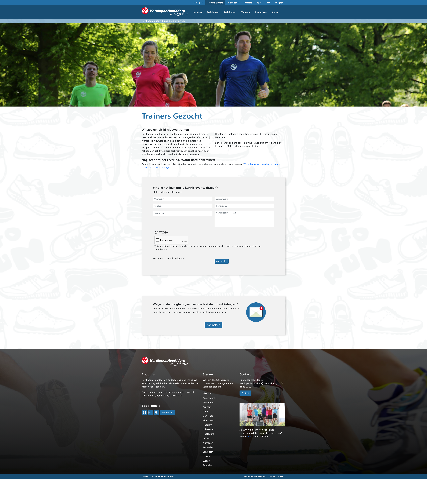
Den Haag (208, 416)
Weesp (206, 461)
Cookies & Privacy (276, 476)
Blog (268, 3)
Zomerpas (197, 3)
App (259, 3)
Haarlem (207, 425)
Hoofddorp (208, 434)
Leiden (206, 438)
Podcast (248, 3)
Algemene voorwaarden (254, 476)
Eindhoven (208, 420)
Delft (205, 411)
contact (250, 436)
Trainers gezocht (215, 3)
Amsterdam (209, 402)
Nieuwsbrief (233, 3)
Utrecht (207, 456)
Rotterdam (208, 447)
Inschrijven (261, 12)
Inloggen (279, 3)
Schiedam (208, 452)
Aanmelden (213, 325)
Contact (276, 12)
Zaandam (208, 465)
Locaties (197, 12)
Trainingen (213, 12)
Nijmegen (208, 443)
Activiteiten (230, 12)
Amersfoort (209, 398)
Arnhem (207, 407)
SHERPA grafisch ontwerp (163, 476)
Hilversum (208, 429)
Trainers (245, 12)
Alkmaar (207, 393)
